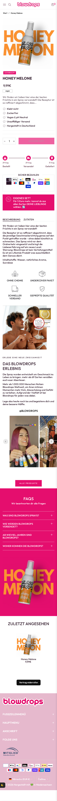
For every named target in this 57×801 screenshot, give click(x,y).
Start (5, 13)
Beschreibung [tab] (11, 219)
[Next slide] (51, 441)
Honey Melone (28, 659)
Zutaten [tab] (29, 219)
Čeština (42, 779)
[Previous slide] (5, 441)
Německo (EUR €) (21, 779)
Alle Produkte (28, 483)
